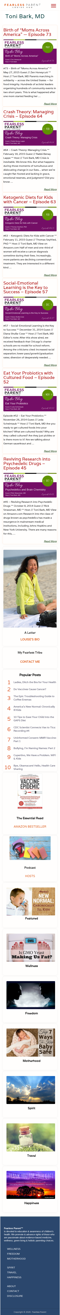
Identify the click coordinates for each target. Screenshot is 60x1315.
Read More (50, 104)
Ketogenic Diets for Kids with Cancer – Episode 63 (29, 199)
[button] (53, 6)
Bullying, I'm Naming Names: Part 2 (34, 748)
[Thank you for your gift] (30, 1185)
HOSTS (30, 876)
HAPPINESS (14, 1277)
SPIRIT (11, 1267)
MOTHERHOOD (16, 1258)
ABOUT (11, 1286)
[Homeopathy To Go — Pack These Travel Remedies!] (30, 1138)
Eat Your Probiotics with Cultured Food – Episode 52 (29, 377)
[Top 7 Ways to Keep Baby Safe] (30, 1043)
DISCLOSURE (15, 1296)
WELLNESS (13, 1249)
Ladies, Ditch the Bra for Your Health (35, 682)
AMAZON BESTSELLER (30, 826)
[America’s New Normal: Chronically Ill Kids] (30, 901)
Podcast (30, 867)
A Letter (30, 632)
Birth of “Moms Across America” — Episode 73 (27, 32)
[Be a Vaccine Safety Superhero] (30, 995)
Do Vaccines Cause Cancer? (30, 689)
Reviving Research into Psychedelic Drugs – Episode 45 (26, 463)
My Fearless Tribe (30, 652)
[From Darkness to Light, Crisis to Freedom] (30, 1090)
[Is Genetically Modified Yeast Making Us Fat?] (30, 948)
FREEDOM (13, 1253)
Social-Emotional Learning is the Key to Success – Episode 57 (25, 287)
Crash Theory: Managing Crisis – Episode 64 (28, 114)
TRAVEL (12, 1272)
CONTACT (13, 1291)
